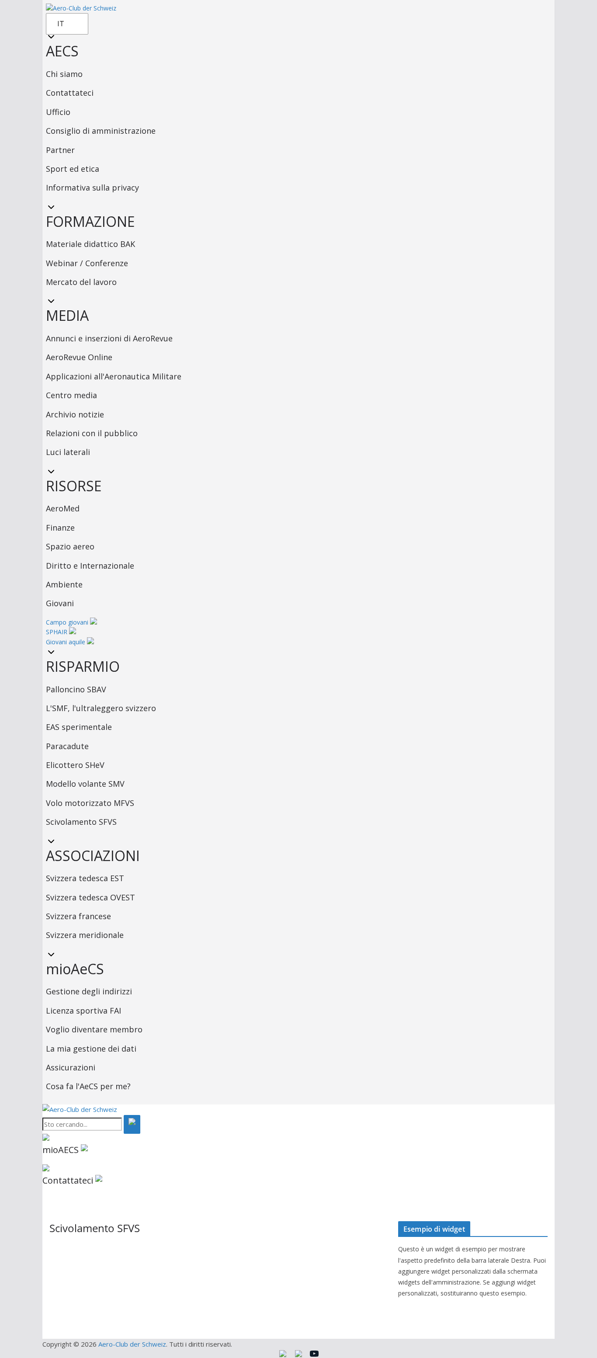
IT (60, 23)
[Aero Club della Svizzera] (79, 1109)
